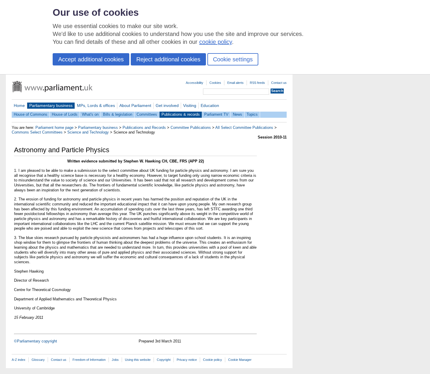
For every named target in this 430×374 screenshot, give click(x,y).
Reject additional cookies (168, 59)
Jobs (115, 359)
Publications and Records (144, 127)
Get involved (167, 105)
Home (19, 105)
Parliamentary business (51, 105)
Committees (147, 114)
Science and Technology (88, 132)
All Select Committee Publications (244, 127)
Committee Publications (191, 127)
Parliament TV (216, 114)
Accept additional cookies (91, 59)
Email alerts (235, 82)
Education (210, 105)
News (237, 114)
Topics (252, 114)
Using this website (138, 359)
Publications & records (180, 114)
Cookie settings (233, 59)
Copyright (164, 359)
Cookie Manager (240, 359)
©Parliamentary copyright (35, 341)
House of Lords (65, 114)
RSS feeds (257, 82)
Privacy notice (187, 359)
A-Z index (18, 359)
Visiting (189, 105)
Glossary (38, 359)
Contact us (279, 82)
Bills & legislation (117, 114)
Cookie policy (212, 359)
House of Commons (30, 114)
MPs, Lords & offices (96, 105)
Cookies (215, 82)
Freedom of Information (89, 359)
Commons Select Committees (37, 132)
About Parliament (135, 105)
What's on (90, 114)
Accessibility (194, 82)
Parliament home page (54, 127)
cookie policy (215, 42)
